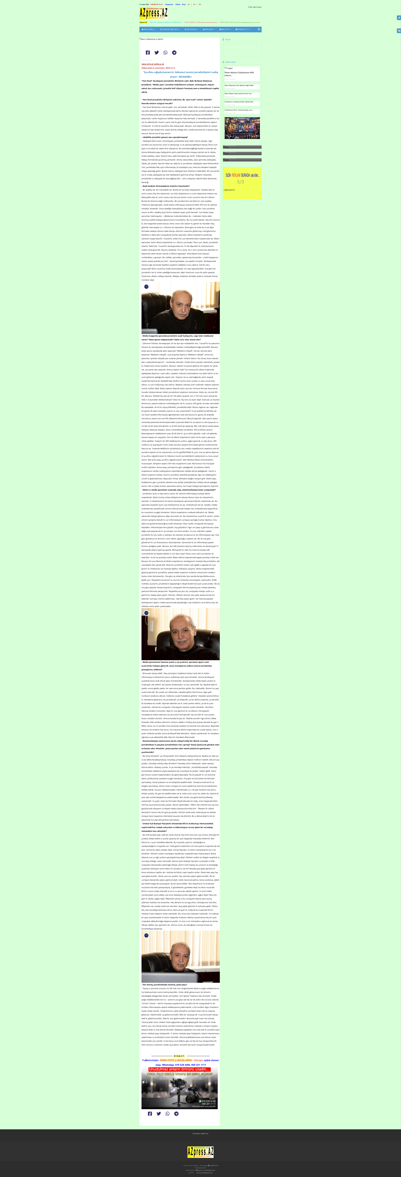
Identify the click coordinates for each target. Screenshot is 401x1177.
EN (194, 4)
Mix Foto (226, 29)
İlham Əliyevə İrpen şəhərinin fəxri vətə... (239, 94)
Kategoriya (192, 29)
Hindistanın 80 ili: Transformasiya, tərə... (239, 110)
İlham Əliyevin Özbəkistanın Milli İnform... (239, 74)
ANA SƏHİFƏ (149, 29)
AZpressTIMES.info (170, 29)
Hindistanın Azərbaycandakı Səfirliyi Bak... (239, 102)
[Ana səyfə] (153, 14)
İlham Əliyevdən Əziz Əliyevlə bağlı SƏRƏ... (239, 85)
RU (200, 4)
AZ (189, 4)
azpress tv (243, 29)
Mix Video (209, 29)
